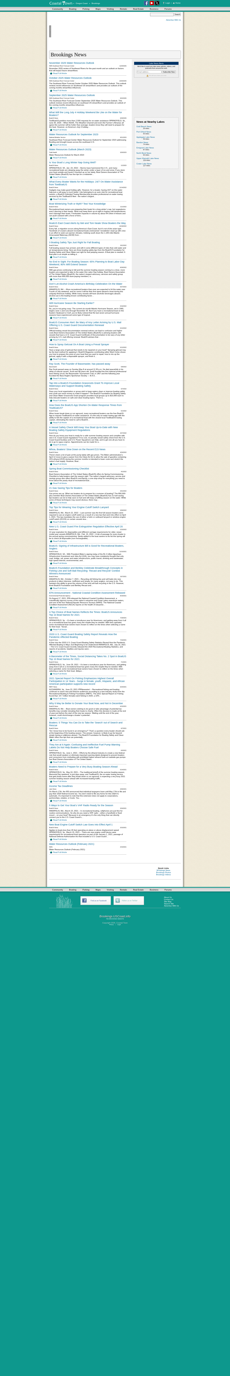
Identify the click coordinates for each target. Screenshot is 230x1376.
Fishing (86, 9)
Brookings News (163, 870)
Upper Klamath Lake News (147, 158)
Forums (168, 9)
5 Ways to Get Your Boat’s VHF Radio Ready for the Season (81, 805)
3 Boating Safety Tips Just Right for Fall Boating (74, 242)
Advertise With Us (173, 20)
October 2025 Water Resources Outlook (70, 78)
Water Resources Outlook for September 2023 (73, 134)
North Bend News (143, 153)
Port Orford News (143, 132)
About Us (168, 897)
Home (177, 3)
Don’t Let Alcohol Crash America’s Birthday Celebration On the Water (85, 284)
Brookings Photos (163, 872)
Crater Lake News (144, 164)
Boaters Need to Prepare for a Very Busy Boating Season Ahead (83, 766)
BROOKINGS (113, 919)
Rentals (123, 9)
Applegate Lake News (145, 137)
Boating (72, 9)
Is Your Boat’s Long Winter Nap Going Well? (72, 162)
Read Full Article (60, 73)
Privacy (111, 924)
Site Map (167, 901)
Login (168, 3)
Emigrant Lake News (145, 148)
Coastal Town (122, 923)
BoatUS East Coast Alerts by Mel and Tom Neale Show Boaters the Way (87, 223)
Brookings (96, 3)
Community (57, 9)
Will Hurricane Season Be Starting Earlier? (71, 303)
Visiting (110, 9)
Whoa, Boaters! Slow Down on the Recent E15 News (77, 449)
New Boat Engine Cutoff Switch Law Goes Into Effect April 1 (81, 824)
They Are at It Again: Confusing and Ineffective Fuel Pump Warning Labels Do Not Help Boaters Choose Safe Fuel (84, 746)
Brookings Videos (163, 874)
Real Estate (138, 9)
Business (154, 9)
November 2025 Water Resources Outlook (71, 63)
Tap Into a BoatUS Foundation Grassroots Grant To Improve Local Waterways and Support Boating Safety (84, 384)
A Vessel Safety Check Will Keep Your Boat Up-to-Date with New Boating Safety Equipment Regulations (83, 428)
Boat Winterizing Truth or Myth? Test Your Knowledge (77, 203)
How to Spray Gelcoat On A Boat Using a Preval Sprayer (79, 344)
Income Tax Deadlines (61, 786)
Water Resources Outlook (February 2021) (71, 844)
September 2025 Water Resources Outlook (72, 95)
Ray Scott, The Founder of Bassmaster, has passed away (79, 363)
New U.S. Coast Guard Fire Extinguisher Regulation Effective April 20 (86, 526)
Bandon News (142, 142)
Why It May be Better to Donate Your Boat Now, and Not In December (86, 703)
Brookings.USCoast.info (115, 916)
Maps (98, 9)
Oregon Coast (82, 3)
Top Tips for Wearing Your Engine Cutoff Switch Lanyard (79, 507)
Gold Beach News (143, 126)
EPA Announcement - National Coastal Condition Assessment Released (87, 592)
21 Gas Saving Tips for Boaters (65, 488)
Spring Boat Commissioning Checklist (69, 468)
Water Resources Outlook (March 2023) (70, 149)
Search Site (169, 904)
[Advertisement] (99, 31)
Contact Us (168, 899)
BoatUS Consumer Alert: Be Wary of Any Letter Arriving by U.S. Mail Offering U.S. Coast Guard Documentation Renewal (85, 323)
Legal (119, 924)
